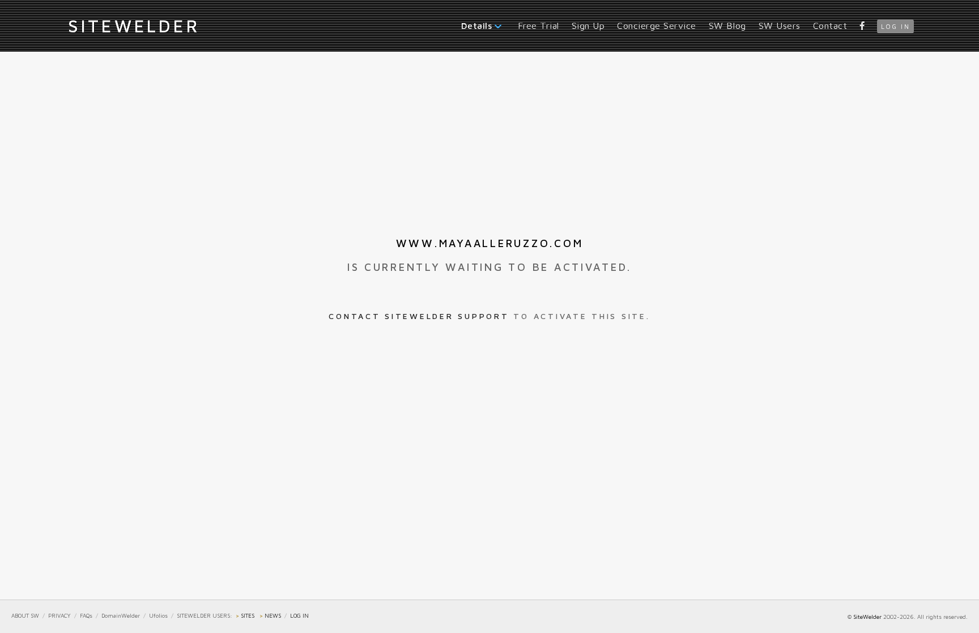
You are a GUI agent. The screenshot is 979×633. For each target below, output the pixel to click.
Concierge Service (656, 25)
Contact (830, 25)
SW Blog (727, 25)
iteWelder (133, 25)
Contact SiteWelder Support (419, 316)
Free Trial (538, 25)
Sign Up (588, 25)
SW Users (780, 25)
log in (895, 26)
